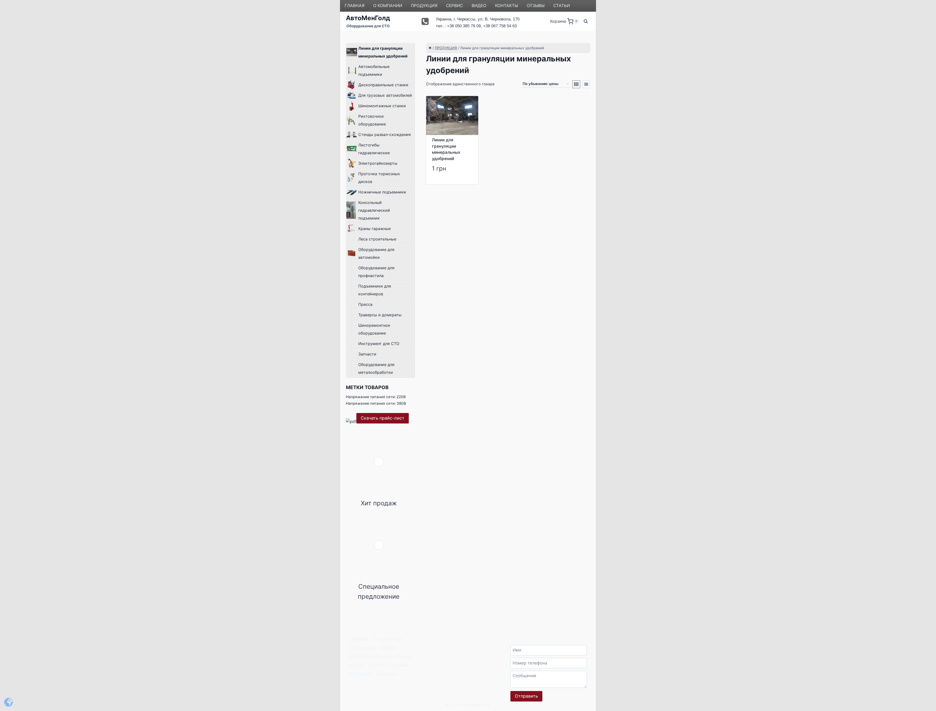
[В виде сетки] (576, 84)
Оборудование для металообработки (376, 368)
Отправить (526, 696)
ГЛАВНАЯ (354, 5)
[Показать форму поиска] (585, 21)
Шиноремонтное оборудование (374, 329)
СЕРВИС (454, 5)
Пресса (365, 304)
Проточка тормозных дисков (379, 177)
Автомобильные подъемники (374, 70)
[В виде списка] (586, 84)
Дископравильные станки (383, 84)
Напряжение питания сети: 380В (376, 403)
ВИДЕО (479, 5)
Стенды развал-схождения (384, 134)
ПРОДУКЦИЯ (424, 5)
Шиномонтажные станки (382, 105)
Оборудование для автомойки (376, 253)
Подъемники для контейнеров (374, 290)
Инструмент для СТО (378, 343)
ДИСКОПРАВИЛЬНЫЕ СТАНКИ (379, 656)
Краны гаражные (374, 228)
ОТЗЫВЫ (536, 5)
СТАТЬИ (561, 5)
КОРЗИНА (386, 674)
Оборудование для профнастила (376, 271)
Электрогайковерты (377, 163)
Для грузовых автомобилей (385, 95)
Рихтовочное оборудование (372, 120)
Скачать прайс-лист (382, 418)
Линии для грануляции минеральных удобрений (383, 52)
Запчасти (367, 354)
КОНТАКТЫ (506, 5)
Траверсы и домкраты (379, 314)
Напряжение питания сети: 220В (376, 396)
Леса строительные (377, 239)
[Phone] (425, 21)
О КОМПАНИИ (387, 5)
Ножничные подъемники (382, 192)
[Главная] (430, 48)
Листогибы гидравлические (374, 149)
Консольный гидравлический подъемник (374, 210)
